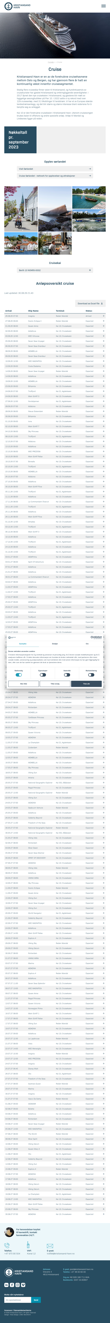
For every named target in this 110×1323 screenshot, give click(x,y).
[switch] (43, 675)
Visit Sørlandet (26, 168)
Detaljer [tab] (55, 644)
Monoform (27, 1315)
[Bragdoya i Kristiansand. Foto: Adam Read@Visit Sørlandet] (89, 197)
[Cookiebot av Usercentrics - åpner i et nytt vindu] (92, 637)
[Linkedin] (7, 1285)
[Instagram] (18, 1285)
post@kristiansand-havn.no (81, 1269)
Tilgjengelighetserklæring (22, 1310)
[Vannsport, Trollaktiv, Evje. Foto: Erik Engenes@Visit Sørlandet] (89, 220)
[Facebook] (12, 1285)
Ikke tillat (23, 684)
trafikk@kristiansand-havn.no (61, 1253)
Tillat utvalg (55, 684)
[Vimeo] (24, 1285)
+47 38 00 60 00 (78, 1272)
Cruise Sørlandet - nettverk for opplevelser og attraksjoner (47, 175)
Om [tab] (87, 644)
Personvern (8, 1310)
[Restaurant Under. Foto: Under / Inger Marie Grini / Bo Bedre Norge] (55, 209)
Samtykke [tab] (23, 644)
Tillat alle (86, 684)
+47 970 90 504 (12, 1253)
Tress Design (14, 1315)
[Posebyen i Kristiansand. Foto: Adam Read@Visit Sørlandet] (21, 209)
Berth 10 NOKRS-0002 (55, 269)
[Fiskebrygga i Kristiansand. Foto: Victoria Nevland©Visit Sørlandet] (55, 243)
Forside (51, 62)
